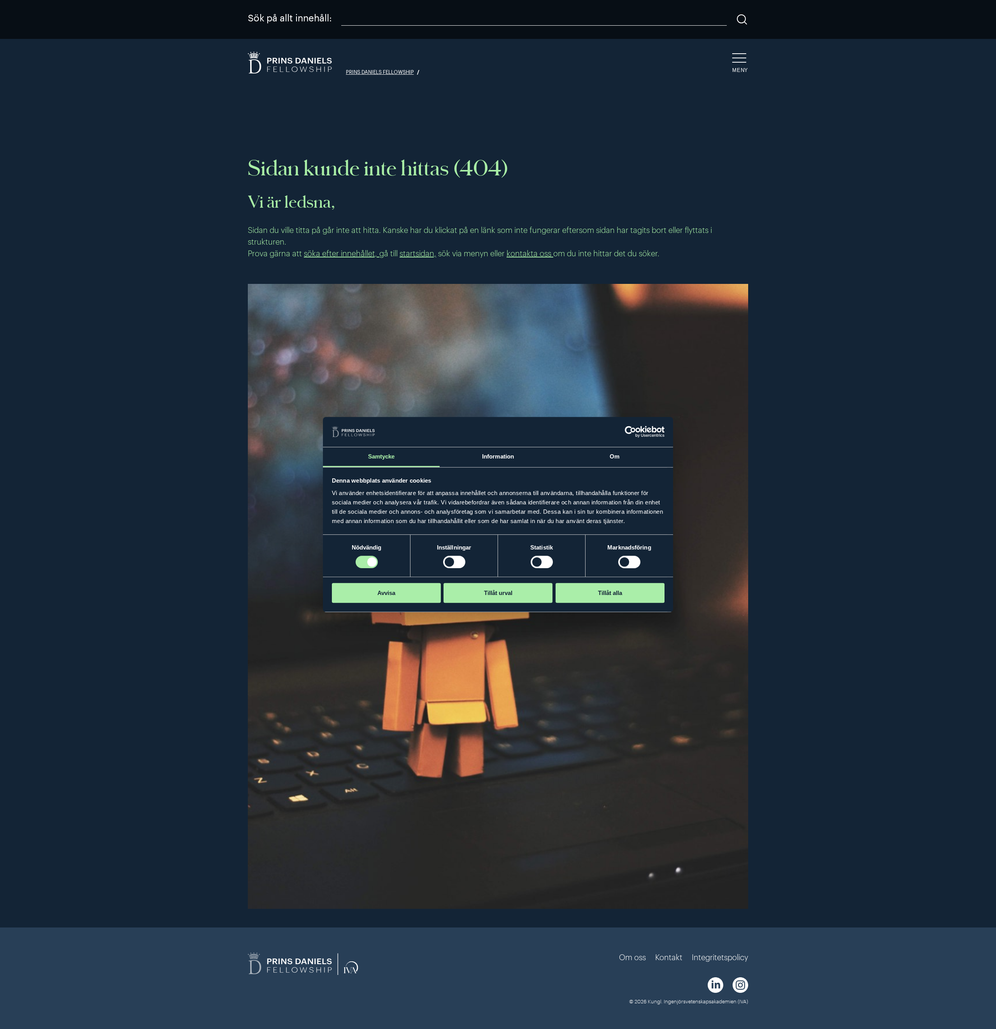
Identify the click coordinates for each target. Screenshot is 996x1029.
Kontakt (668, 957)
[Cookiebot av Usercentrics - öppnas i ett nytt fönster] (630, 432)
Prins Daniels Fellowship (380, 72)
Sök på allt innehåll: (290, 17)
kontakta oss (530, 253)
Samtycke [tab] (381, 456)
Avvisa (386, 593)
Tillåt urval (498, 593)
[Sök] (742, 20)
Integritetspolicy (720, 957)
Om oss (632, 957)
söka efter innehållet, (341, 253)
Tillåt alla (610, 593)
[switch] (454, 562)
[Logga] (290, 63)
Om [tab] (614, 456)
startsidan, (418, 253)
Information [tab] (498, 456)
